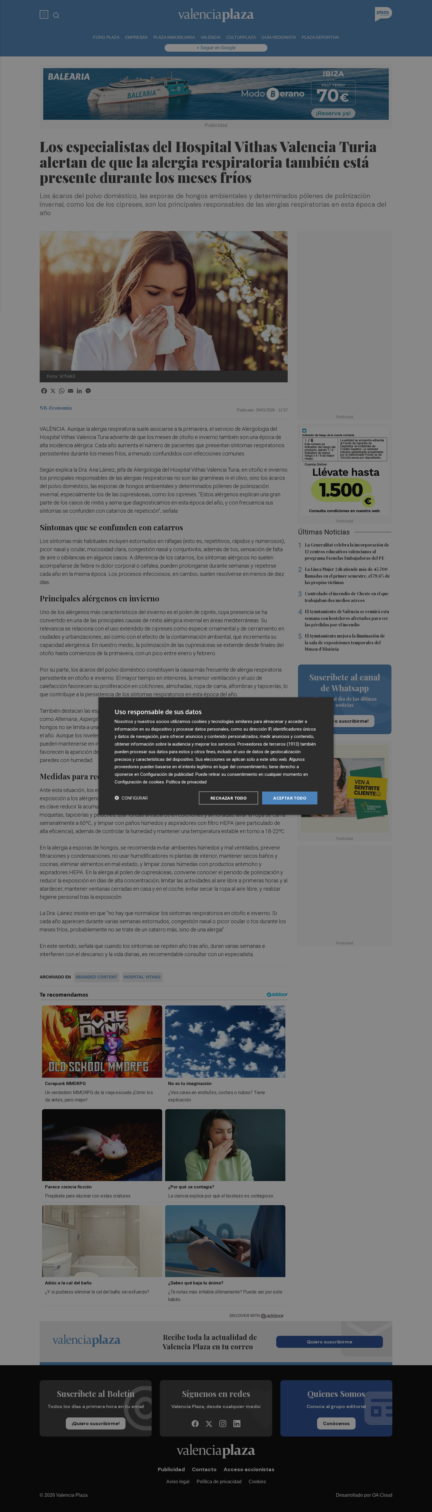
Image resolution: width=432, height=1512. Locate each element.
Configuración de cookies (139, 781)
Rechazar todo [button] (228, 797)
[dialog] (216, 756)
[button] (131, 798)
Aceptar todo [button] (289, 797)
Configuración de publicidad (166, 774)
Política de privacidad (186, 781)
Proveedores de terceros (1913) (268, 744)
